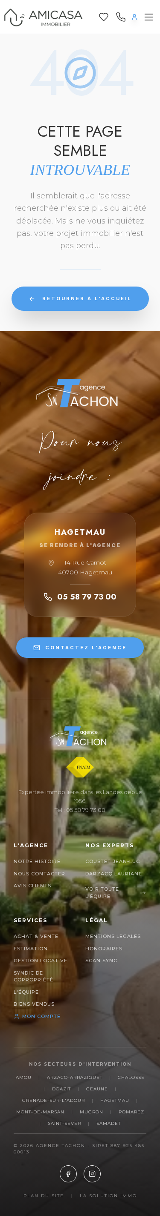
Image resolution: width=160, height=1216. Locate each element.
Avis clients (32, 886)
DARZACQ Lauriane (113, 874)
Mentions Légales (113, 936)
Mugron (91, 1112)
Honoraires (103, 949)
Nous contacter (39, 874)
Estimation (31, 949)
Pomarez (131, 1112)
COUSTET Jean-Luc (112, 861)
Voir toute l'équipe (102, 892)
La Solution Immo (108, 1196)
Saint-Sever (64, 1123)
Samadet (108, 1123)
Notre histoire (37, 861)
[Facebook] (68, 1173)
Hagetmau (114, 1100)
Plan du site (43, 1196)
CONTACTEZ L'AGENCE (86, 648)
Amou (24, 1077)
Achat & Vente (36, 936)
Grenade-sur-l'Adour (53, 1100)
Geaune (97, 1089)
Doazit (61, 1089)
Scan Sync (101, 961)
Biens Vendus (34, 1004)
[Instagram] (92, 1173)
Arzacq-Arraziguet (74, 1077)
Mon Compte (41, 1016)
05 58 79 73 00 (86, 596)
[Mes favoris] (104, 17)
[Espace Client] (134, 17)
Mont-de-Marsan (40, 1112)
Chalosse (131, 1077)
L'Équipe (26, 992)
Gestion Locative (40, 961)
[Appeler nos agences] (121, 17)
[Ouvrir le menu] (149, 17)
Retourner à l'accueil (87, 298)
